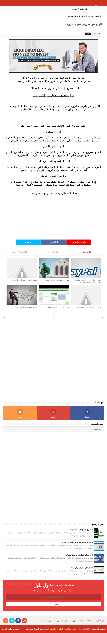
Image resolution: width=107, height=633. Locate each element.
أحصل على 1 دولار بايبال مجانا (58, 307)
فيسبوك (52, 242)
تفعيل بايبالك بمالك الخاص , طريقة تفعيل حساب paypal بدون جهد (88, 281)
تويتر (27, 242)
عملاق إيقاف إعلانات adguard (81, 530)
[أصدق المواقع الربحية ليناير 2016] (22, 295)
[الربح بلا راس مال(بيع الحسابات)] (86, 295)
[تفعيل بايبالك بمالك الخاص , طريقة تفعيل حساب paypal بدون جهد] (86, 268)
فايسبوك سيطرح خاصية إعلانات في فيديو (77, 542)
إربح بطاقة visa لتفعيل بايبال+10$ (24, 280)
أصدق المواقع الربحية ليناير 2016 (25, 307)
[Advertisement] (53, 217)
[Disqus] (53, 360)
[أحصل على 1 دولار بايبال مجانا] (54, 295)
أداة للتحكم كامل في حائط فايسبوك (79, 555)
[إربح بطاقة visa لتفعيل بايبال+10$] (22, 268)
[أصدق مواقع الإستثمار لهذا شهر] (54, 268)
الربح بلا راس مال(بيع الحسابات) (89, 307)
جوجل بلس (77, 242)
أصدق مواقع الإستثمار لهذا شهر (57, 280)
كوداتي (4, 629)
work (91, 16)
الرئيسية (98, 16)
